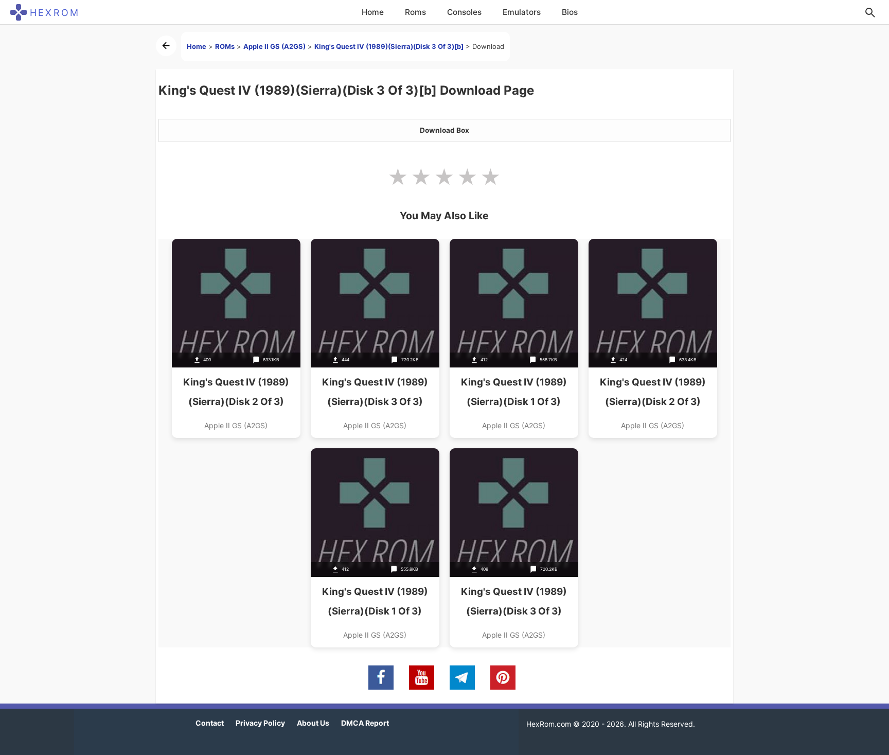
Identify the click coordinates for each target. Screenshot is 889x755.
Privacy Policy (260, 722)
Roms (415, 12)
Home (373, 12)
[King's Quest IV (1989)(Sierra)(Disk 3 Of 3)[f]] (514, 547)
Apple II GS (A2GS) (274, 46)
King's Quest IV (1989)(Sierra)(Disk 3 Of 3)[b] (389, 46)
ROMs (225, 46)
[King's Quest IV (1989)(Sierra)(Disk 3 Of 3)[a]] (375, 338)
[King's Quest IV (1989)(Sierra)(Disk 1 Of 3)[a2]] (375, 547)
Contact (209, 722)
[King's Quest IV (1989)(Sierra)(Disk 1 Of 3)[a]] (514, 338)
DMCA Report (365, 722)
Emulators (522, 12)
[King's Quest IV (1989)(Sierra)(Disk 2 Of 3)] (236, 338)
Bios (570, 12)
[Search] (870, 12)
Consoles (464, 12)
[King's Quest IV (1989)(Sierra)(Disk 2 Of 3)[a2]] (653, 338)
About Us (313, 722)
